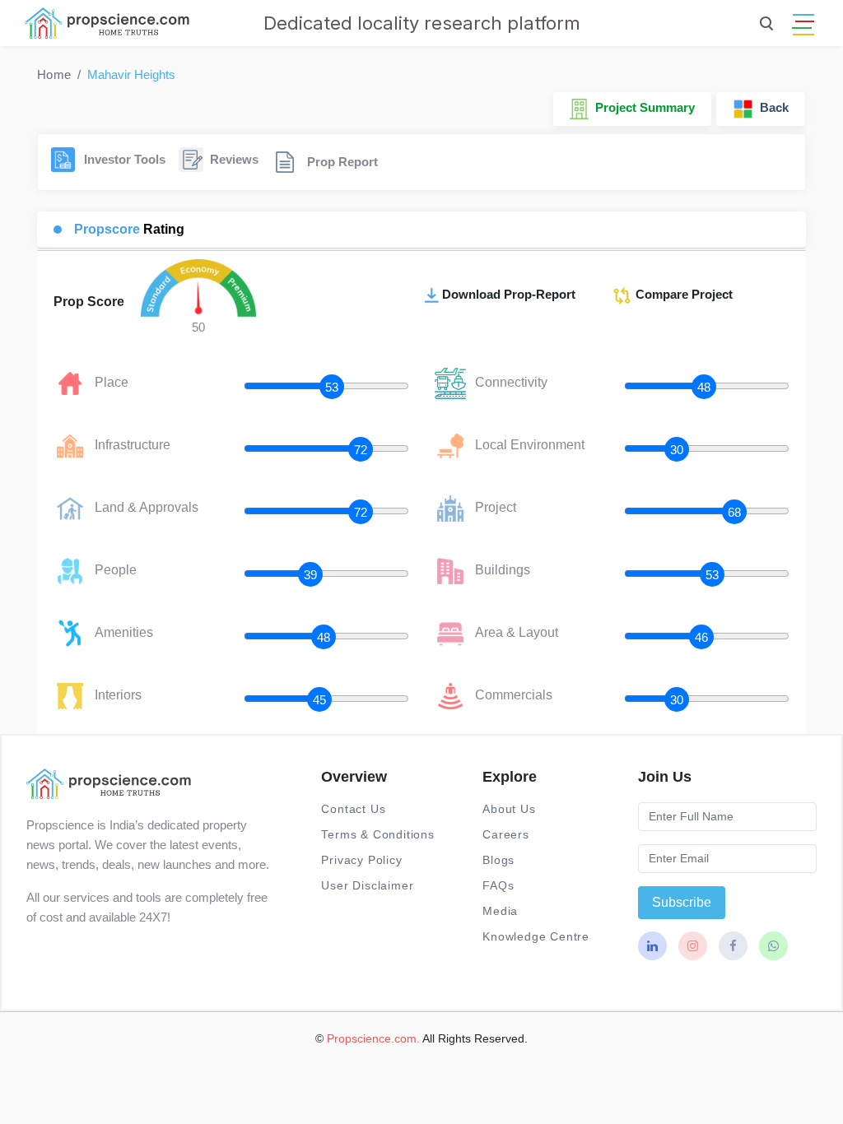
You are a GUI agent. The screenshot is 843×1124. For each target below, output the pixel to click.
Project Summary (642, 107)
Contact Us (353, 808)
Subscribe (681, 902)
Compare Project (682, 294)
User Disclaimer (367, 885)
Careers (505, 834)
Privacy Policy (361, 859)
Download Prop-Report (508, 294)
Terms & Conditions (377, 834)
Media (500, 910)
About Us (508, 808)
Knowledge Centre (535, 936)
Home (54, 74)
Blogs (498, 859)
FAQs (498, 885)
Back (771, 107)
